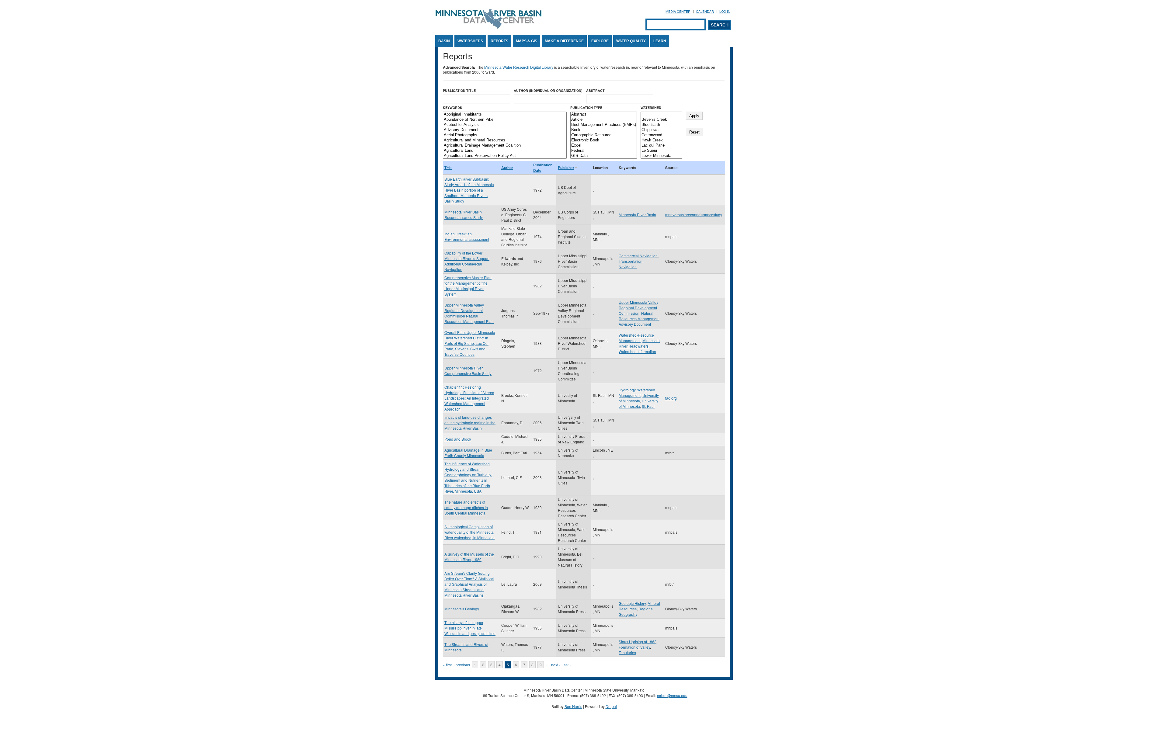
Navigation (628, 266)
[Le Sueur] (661, 150)
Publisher (566, 167)
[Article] (604, 119)
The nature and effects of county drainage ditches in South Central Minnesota (466, 507)
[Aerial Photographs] (504, 135)
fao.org (671, 398)
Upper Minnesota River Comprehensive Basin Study (468, 370)
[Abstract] (604, 114)
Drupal (611, 706)
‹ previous (462, 664)
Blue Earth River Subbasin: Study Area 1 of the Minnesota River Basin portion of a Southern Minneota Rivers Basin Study (469, 189)
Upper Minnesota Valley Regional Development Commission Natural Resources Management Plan (469, 313)
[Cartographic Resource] (604, 135)
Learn (659, 41)
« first (447, 664)
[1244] (661, 114)
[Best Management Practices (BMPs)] (604, 124)
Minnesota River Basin (637, 214)
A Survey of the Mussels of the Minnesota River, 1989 (469, 556)
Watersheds (470, 41)
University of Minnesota (639, 398)
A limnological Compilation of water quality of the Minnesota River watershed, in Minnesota (469, 532)
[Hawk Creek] (661, 140)
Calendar (705, 11)
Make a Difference (564, 41)
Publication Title (459, 90)
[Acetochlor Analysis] (504, 124)
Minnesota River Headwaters (639, 343)
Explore (600, 41)
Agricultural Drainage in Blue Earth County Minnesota (468, 452)
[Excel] (604, 145)
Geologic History (632, 603)
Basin (444, 41)
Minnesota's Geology (461, 608)
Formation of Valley (634, 647)
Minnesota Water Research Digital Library (518, 67)
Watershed (651, 107)
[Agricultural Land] (504, 150)
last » (567, 664)
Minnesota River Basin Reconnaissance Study (463, 214)
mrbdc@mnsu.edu (672, 695)
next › (555, 664)
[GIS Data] (604, 155)
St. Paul (648, 406)
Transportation (630, 261)
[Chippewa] (661, 130)
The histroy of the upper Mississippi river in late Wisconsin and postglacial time (469, 628)
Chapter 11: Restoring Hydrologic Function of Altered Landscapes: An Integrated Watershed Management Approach (469, 397)
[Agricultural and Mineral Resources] (504, 140)
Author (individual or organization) (548, 90)
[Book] (604, 130)
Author (507, 167)
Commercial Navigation (638, 255)
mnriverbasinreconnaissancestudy (693, 214)
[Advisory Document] (504, 130)
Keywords (452, 107)
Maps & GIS (526, 41)
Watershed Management (637, 392)
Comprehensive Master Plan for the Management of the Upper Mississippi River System (468, 286)
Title (448, 167)
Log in (724, 11)
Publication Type (586, 107)
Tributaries (627, 652)
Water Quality (631, 41)
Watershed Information (637, 351)
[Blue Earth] (661, 124)
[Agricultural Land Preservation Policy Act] (504, 155)
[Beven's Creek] (661, 119)
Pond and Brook (457, 439)
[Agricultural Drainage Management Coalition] (504, 145)
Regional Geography (636, 611)
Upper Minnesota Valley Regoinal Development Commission (638, 308)
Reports (499, 41)
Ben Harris (573, 706)
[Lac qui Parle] (661, 145)
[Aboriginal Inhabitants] (504, 114)
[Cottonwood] (661, 135)
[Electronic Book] (604, 140)
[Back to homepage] (488, 26)
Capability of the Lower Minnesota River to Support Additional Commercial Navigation (466, 261)
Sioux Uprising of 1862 (637, 641)
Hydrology (627, 389)
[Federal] (604, 150)
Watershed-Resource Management (636, 337)
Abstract (595, 90)
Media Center (678, 11)
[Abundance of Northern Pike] (504, 119)
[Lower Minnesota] (661, 155)
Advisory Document (635, 324)
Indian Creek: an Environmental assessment (466, 236)
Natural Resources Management (639, 315)
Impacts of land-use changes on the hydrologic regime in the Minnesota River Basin (469, 423)
